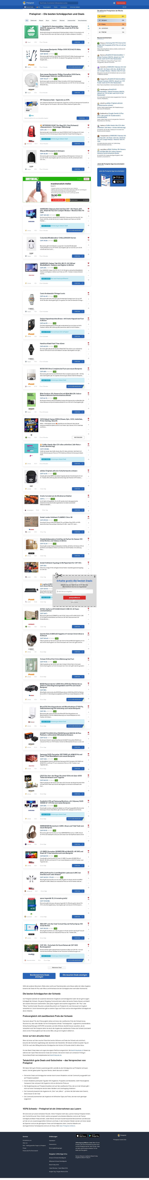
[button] (74, 580)
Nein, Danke (74, 602)
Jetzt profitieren (74, 597)
